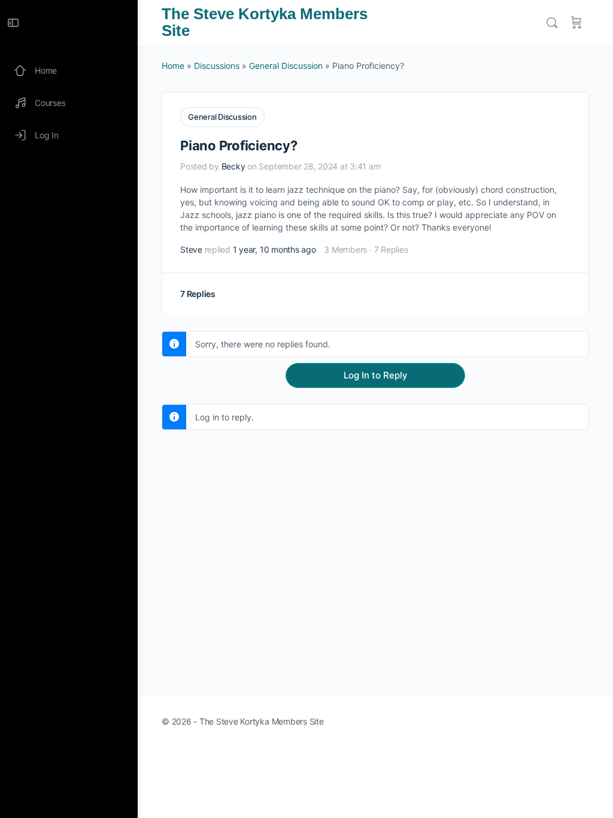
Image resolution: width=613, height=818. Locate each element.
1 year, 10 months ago (274, 249)
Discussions (216, 65)
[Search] (552, 23)
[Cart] (576, 23)
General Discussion (286, 65)
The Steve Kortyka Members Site (265, 22)
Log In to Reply (376, 375)
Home (173, 65)
